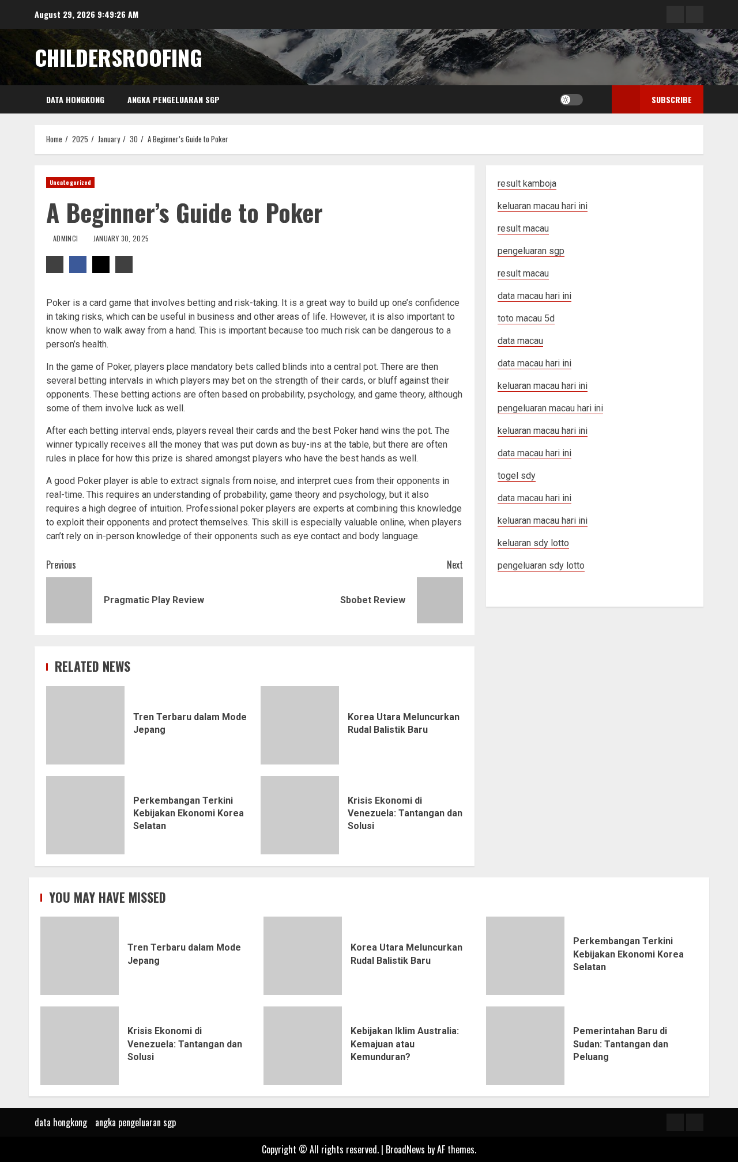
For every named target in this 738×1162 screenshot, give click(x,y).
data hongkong (75, 99)
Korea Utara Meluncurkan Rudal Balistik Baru (300, 725)
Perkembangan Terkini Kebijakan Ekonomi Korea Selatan (85, 815)
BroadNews (405, 1149)
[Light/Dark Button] (571, 99)
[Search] (595, 99)
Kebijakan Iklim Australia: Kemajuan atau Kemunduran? (302, 1045)
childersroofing (118, 57)
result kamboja (527, 183)
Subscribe (672, 99)
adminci (66, 238)
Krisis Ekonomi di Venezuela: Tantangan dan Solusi (300, 815)
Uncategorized (70, 182)
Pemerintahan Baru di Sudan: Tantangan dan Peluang (525, 1045)
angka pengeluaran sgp (173, 99)
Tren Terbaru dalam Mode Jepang (85, 725)
